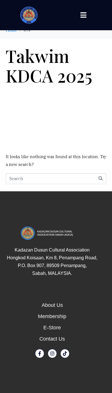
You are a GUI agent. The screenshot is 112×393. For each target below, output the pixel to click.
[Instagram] (52, 353)
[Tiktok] (64, 353)
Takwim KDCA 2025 (49, 65)
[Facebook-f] (39, 353)
